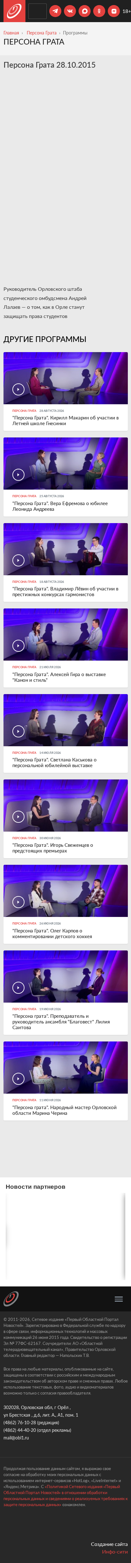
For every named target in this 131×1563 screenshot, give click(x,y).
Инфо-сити (115, 1551)
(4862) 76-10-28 (19, 1422)
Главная (11, 32)
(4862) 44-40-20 (19, 1430)
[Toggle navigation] (118, 1299)
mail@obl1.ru (16, 1437)
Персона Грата (42, 32)
